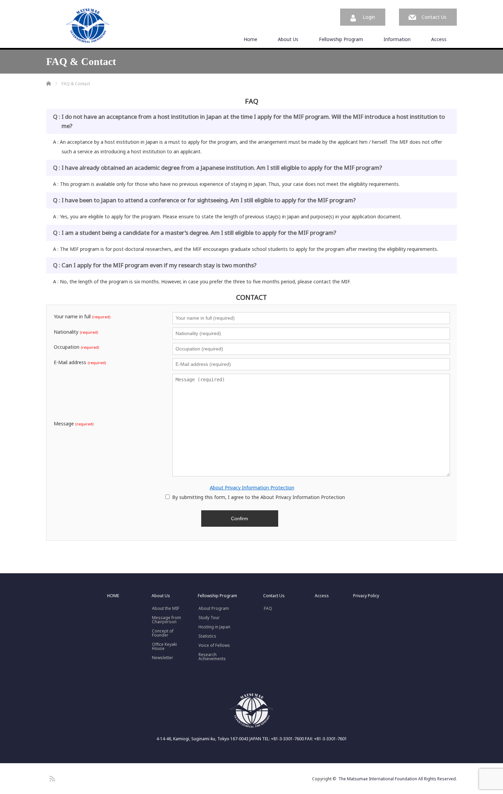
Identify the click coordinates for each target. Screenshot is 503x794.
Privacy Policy (366, 596)
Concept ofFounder (162, 633)
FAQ (268, 608)
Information (397, 39)
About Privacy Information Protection (252, 487)
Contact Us (434, 17)
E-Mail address (80, 362)
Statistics (207, 636)
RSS (51, 777)
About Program (213, 608)
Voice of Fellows (214, 645)
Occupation (76, 347)
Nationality (76, 332)
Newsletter (162, 658)
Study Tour (209, 618)
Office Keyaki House (164, 646)
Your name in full (82, 316)
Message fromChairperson (166, 620)
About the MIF (165, 608)
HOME (113, 596)
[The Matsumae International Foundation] (88, 26)
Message (73, 423)
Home (250, 39)
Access (439, 39)
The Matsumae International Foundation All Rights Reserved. (397, 779)
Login (369, 17)
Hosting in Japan (214, 627)
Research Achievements (212, 657)
